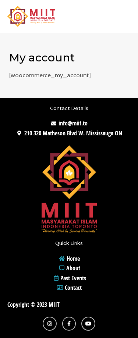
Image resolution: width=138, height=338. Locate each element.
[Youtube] (88, 324)
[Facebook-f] (69, 324)
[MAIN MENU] (122, 16)
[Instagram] (50, 324)
